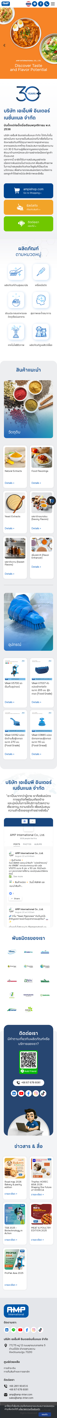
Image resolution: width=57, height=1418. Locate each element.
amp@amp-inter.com (20, 1394)
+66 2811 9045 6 (18, 1386)
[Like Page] (25, 821)
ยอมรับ (45, 1414)
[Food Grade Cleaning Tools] (16, 271)
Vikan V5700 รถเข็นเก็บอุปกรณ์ (13, 685)
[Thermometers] (41, 271)
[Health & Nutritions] (41, 299)
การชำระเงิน (10, 1368)
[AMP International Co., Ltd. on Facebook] (28, 826)
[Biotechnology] (16, 331)
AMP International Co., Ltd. (27, 835)
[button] (4, 44)
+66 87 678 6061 (18, 1389)
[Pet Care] (41, 331)
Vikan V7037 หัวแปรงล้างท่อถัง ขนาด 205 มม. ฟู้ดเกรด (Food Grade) (42, 688)
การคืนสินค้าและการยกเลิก (17, 1371)
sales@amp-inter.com (21, 1397)
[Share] (32, 821)
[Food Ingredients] (16, 299)
